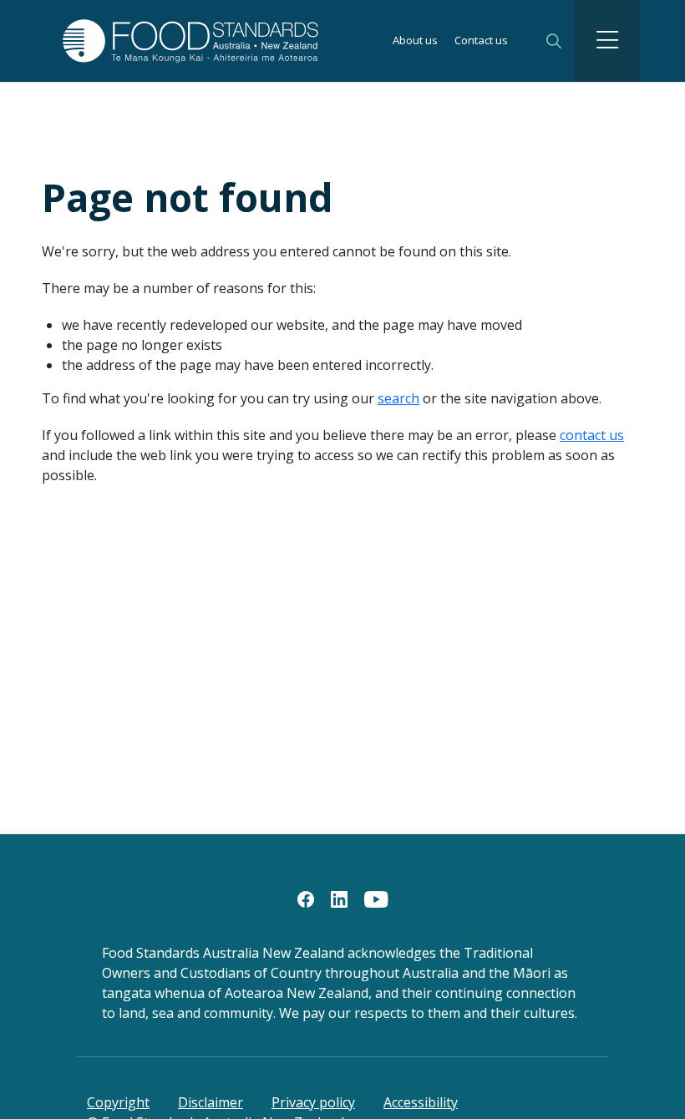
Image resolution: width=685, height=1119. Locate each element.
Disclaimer (210, 1102)
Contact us (481, 41)
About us (415, 41)
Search (554, 41)
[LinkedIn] (339, 898)
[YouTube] (376, 898)
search (398, 398)
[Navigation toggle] (607, 41)
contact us (592, 435)
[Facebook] (305, 898)
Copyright (118, 1102)
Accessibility (420, 1102)
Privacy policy (313, 1102)
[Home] (160, 40)
